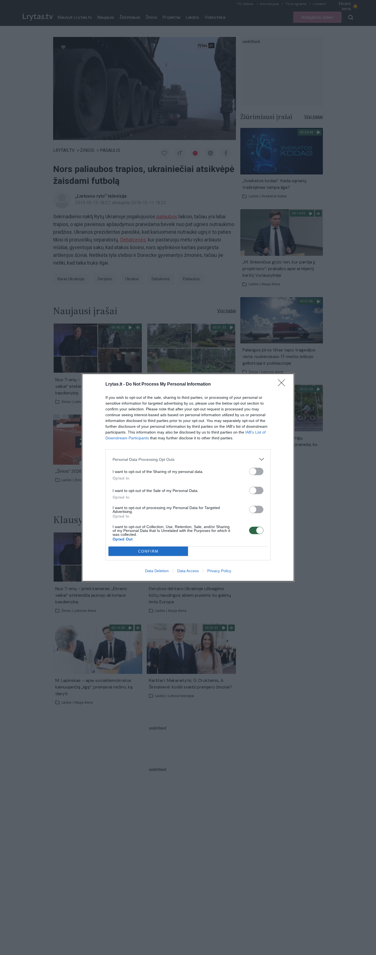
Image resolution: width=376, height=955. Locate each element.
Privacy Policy (219, 571)
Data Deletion (157, 571)
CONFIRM (148, 551)
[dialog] (188, 477)
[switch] (256, 471)
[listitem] (188, 459)
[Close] (283, 384)
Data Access (188, 571)
